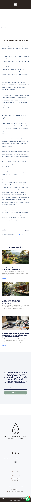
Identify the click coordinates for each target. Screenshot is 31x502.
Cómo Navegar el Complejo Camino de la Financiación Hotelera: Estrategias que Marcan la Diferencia (15, 335)
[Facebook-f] (15, 453)
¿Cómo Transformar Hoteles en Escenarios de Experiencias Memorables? (12, 301)
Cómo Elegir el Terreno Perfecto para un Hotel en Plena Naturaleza (15, 268)
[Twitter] (18, 453)
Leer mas (4, 278)
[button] (15, 4)
